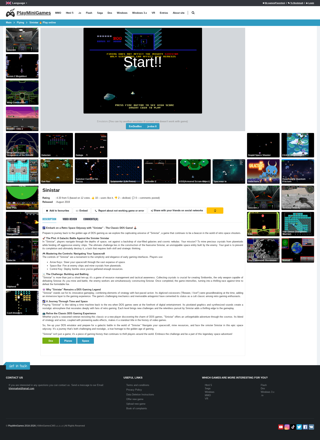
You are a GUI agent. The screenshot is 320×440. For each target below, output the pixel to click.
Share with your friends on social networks (178, 210)
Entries (164, 12)
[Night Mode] (215, 210)
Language (18, 2)
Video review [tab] (70, 219)
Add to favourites (59, 210)
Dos (110, 12)
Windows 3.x (139, 12)
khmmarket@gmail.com (21, 388)
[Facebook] (305, 427)
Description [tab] (49, 219)
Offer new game (134, 399)
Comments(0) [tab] (90, 219)
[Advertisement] (176, 145)
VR (153, 12)
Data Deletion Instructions (140, 394)
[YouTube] (280, 427)
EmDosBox (135, 126)
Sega (100, 12)
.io (79, 12)
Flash (89, 12)
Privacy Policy (134, 389)
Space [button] (85, 340)
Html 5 (69, 12)
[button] (193, 12)
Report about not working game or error (121, 210)
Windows (122, 12)
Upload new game (135, 403)
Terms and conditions (137, 385)
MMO (58, 12)
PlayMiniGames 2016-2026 (22, 425)
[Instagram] (287, 427)
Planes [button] (68, 340)
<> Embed (82, 210)
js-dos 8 (151, 126)
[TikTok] (293, 427)
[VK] (311, 427)
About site (178, 12)
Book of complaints (136, 408)
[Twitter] (299, 427)
